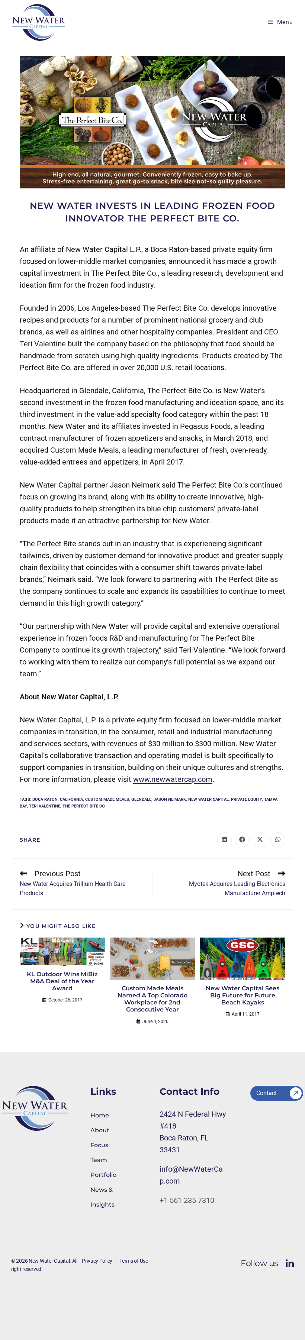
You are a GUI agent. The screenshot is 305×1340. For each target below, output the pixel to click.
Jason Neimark (170, 799)
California (71, 799)
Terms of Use (133, 1261)
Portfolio (103, 1174)
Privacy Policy (97, 1261)
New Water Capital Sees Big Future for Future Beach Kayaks (242, 995)
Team (98, 1159)
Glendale (141, 799)
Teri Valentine (44, 806)
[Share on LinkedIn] (224, 839)
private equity (246, 799)
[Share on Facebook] (242, 839)
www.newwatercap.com (172, 779)
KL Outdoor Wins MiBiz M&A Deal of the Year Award (62, 981)
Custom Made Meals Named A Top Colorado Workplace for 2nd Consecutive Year (152, 999)
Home (99, 1115)
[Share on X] (260, 839)
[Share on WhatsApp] (277, 839)
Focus (99, 1145)
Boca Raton (45, 799)
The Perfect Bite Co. (84, 806)
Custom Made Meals (107, 799)
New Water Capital (208, 799)
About (99, 1130)
